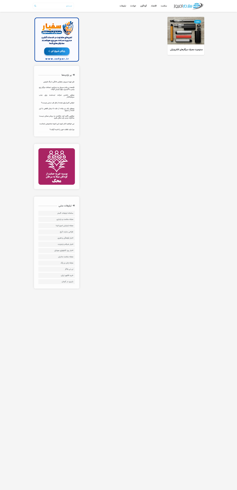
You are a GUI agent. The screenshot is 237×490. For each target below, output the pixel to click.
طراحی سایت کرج (66, 231)
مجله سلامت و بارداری (65, 219)
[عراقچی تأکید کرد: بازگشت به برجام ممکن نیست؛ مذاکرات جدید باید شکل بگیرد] (56, 117)
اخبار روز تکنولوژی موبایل (63, 250)
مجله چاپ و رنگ (67, 263)
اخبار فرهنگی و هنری (65, 238)
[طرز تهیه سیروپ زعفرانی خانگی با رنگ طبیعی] (56, 82)
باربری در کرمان (67, 281)
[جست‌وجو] (35, 6)
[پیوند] (188, 6)
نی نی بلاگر (69, 269)
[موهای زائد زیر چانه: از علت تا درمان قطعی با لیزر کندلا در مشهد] (56, 110)
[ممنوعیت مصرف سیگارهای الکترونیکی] (185, 36)
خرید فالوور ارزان (67, 275)
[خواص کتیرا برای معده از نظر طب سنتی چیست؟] (56, 103)
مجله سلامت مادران (65, 256)
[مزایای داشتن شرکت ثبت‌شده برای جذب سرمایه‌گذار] (56, 96)
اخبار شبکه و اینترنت (65, 244)
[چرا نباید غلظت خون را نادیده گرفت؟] (56, 130)
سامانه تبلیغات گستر (65, 213)
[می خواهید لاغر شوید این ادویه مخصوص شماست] (56, 124)
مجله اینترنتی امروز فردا (64, 225)
